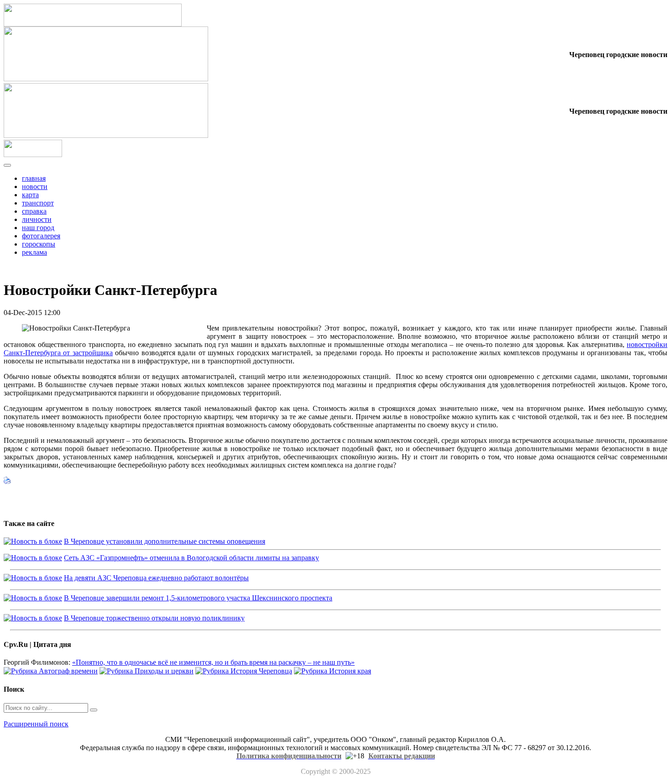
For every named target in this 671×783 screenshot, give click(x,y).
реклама (34, 252)
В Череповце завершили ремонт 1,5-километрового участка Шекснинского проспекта (198, 598)
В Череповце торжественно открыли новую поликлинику (154, 618)
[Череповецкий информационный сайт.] (33, 154)
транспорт (38, 203)
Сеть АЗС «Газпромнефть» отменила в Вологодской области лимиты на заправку (191, 558)
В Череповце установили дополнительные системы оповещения (164, 541)
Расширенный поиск (36, 724)
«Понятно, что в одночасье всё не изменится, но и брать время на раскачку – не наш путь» (213, 662)
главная (34, 178)
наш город (38, 227)
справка (34, 211)
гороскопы (38, 244)
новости (34, 186)
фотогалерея (41, 236)
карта (30, 195)
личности (37, 219)
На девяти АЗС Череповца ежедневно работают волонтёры (156, 578)
